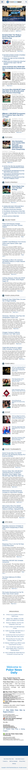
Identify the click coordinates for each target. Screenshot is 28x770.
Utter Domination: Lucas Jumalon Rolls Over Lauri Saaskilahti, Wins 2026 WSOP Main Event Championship (18, 145)
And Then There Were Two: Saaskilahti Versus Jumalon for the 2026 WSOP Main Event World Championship (14, 167)
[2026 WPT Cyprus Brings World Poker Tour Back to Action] (14, 13)
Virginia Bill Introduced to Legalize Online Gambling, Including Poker (12, 348)
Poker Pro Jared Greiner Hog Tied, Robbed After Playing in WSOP (18, 428)
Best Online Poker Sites (9, 759)
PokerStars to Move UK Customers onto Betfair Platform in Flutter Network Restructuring (13, 261)
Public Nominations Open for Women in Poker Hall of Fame (18, 390)
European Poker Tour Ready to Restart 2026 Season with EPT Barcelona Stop (11, 36)
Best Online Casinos (20, 759)
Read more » (19, 31)
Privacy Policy (22, 761)
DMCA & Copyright (13, 761)
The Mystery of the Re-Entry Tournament (13, 209)
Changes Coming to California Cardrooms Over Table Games (11, 333)
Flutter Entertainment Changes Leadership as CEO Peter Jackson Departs (12, 225)
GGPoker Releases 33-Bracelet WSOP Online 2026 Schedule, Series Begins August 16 (13, 279)
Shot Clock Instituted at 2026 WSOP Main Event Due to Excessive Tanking (18, 439)
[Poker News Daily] (14, 2)
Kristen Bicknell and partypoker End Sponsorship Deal (18, 402)
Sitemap (14, 763)
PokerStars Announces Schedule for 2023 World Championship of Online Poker (12, 527)
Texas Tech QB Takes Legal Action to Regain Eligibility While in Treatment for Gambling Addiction (15, 648)
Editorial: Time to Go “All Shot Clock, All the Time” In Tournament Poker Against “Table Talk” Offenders (15, 63)
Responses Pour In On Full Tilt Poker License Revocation (13, 544)
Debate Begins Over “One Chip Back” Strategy (18, 187)
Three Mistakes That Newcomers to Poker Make (14, 211)
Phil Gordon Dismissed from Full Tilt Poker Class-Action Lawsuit (12, 593)
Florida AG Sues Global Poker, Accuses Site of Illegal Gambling (13, 300)
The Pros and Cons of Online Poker (11, 216)
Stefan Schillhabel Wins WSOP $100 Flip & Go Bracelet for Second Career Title (13, 68)
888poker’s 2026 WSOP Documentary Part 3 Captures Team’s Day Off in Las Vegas (13, 115)
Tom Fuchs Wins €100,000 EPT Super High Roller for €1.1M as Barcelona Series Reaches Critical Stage (13, 91)
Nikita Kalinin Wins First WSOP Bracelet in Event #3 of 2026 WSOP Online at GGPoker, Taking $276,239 (12, 507)
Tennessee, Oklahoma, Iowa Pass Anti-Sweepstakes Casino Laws (13, 316)
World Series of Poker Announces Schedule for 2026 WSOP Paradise (12, 491)
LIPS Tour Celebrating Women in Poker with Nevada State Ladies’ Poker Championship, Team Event (19, 369)
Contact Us (5, 761)
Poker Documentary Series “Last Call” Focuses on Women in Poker (18, 380)
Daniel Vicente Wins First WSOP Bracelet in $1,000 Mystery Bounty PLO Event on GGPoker (13, 454)
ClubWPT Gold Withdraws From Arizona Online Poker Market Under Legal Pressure (14, 243)
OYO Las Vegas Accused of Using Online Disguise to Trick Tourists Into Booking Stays (19, 417)
